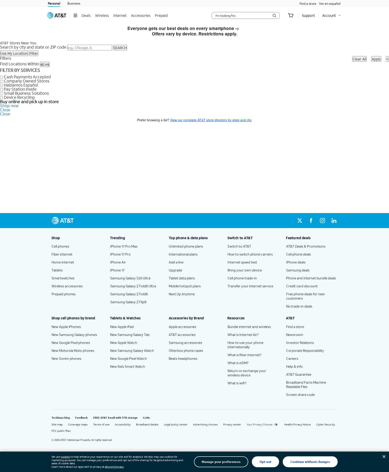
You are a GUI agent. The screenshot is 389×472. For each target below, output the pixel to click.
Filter (34, 53)
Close (5, 109)
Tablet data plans (182, 278)
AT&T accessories (182, 334)
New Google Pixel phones (71, 342)
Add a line (176, 262)
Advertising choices (205, 424)
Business (73, 3)
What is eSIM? (238, 362)
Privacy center (232, 424)
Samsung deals (298, 270)
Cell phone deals (298, 254)
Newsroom (294, 334)
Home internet (63, 262)
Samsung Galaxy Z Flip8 (128, 302)
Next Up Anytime (182, 294)
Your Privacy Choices (260, 424)
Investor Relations (300, 342)
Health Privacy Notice (297, 424)
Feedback (81, 417)
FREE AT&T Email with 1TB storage (115, 417)
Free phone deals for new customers (305, 296)
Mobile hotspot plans (185, 286)
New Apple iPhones (66, 326)
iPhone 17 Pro (120, 254)
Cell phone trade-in (242, 278)
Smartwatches (63, 278)
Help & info (294, 366)
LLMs (146, 417)
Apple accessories (182, 326)
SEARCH (120, 47)
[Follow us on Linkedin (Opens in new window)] (334, 220)
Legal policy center (176, 424)
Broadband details (147, 424)
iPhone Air (118, 262)
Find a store (308, 3)
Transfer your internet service (250, 286)
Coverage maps (78, 424)
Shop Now (251, 28)
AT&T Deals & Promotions (305, 246)
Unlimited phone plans (186, 246)
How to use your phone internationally (245, 344)
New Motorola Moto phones (73, 350)
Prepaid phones (64, 294)
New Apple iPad (122, 326)
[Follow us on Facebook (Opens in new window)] (311, 220)
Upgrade (175, 270)
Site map (57, 424)
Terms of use (101, 424)
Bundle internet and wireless (249, 326)
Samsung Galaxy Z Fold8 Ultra (133, 286)
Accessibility (123, 424)
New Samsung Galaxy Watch (132, 350)
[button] (75, 15)
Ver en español (329, 3)
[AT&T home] (57, 15)
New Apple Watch (123, 342)
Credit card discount (302, 286)
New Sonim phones (66, 358)
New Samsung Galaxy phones (74, 334)
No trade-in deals (299, 306)
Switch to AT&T (239, 246)
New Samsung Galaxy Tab (130, 334)
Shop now (9, 105)
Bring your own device (245, 270)
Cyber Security (325, 424)
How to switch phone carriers (250, 254)
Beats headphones (183, 358)
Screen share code (300, 394)
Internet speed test (242, 262)
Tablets (57, 270)
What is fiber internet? (244, 355)
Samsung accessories (185, 342)
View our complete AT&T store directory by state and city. (211, 120)
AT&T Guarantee (298, 374)
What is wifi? (237, 383)
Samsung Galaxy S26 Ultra (130, 278)
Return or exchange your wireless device (247, 372)
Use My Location (14, 53)
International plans (183, 254)
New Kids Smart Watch (127, 366)
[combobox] (243, 15)
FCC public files (61, 430)
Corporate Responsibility (305, 350)
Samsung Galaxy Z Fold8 (129, 294)
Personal (54, 3)
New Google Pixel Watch (128, 358)
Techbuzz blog (61, 417)
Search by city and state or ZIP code (33, 47)
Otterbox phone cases (186, 350)
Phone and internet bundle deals (311, 278)
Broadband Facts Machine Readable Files (306, 384)
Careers (292, 358)
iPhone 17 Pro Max (124, 246)
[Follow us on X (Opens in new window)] (300, 220)
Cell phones (60, 246)
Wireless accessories (67, 286)
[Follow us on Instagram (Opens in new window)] (322, 220)
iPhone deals (295, 262)
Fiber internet (62, 254)
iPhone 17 (117, 270)
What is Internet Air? (243, 334)
